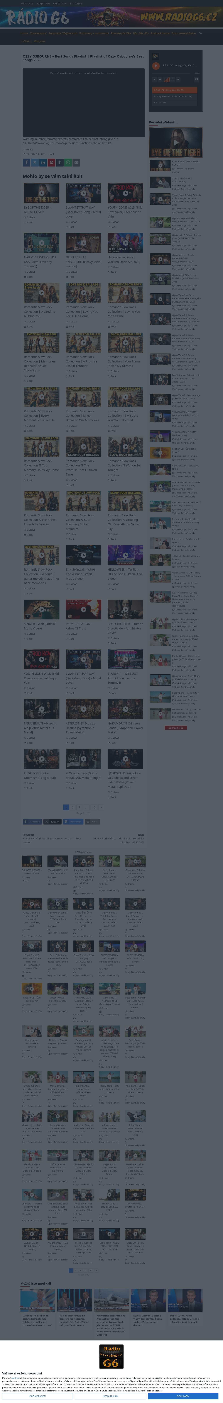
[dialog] (111, 1372)
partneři (16, 1378)
